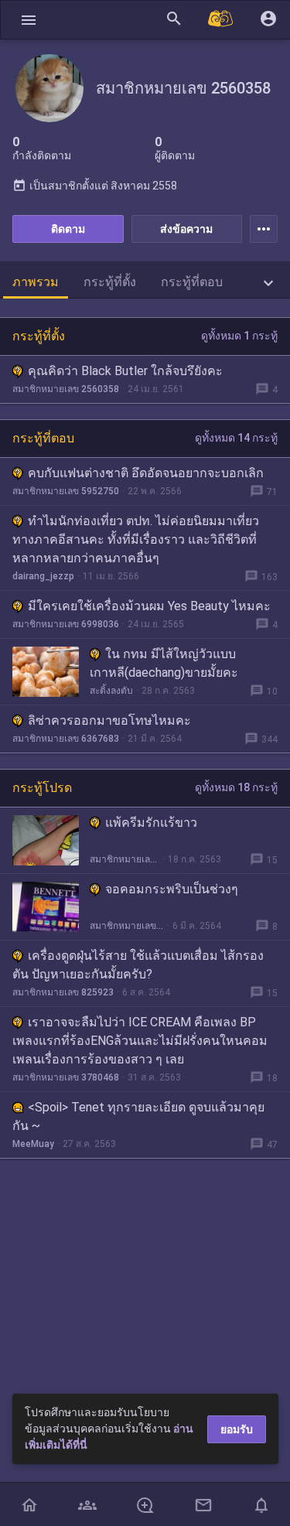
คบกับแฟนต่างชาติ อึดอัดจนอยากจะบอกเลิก (146, 473)
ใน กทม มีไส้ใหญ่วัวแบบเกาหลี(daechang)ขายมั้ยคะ (164, 663)
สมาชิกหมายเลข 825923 (63, 992)
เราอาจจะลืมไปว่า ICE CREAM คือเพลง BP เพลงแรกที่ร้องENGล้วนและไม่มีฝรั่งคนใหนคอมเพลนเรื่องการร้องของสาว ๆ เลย (140, 1041)
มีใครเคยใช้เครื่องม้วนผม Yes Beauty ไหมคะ (149, 606)
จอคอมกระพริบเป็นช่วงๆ (171, 889)
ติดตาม (68, 229)
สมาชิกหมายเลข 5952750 (65, 491)
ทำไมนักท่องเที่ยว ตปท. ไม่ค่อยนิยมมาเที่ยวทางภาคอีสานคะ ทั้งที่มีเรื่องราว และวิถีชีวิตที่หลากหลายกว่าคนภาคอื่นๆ (135, 539)
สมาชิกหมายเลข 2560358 (65, 389)
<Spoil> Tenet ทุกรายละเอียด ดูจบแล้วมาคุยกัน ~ (138, 1116)
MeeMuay (33, 1144)
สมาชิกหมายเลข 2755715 (127, 925)
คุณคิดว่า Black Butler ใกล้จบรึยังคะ (125, 371)
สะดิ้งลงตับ (111, 690)
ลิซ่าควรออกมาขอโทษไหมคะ (109, 720)
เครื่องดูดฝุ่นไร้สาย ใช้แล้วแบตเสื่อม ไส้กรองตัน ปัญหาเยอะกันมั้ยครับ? (138, 964)
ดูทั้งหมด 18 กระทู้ (236, 787)
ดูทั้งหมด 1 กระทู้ (239, 335)
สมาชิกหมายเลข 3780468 (65, 1077)
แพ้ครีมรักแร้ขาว (151, 822)
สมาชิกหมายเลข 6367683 (65, 738)
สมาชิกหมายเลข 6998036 (65, 624)
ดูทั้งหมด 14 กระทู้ (236, 437)
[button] (28, 20)
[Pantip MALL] (221, 20)
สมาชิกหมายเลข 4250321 (124, 859)
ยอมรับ (236, 1429)
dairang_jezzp (43, 576)
